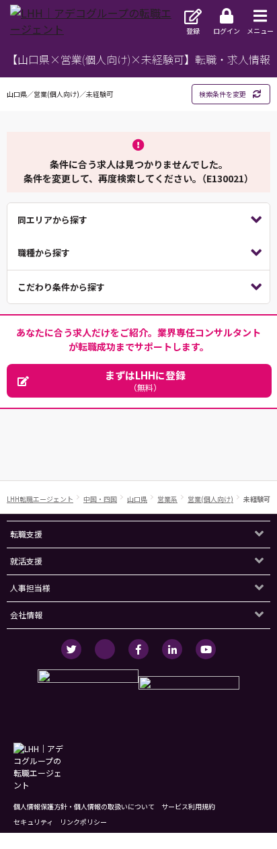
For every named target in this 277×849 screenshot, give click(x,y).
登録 (193, 31)
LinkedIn (172, 649)
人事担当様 (30, 587)
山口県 (137, 499)
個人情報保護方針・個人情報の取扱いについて (84, 806)
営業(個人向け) (210, 499)
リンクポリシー (83, 822)
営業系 (167, 499)
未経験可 (256, 499)
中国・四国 (100, 499)
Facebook (138, 649)
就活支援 (26, 560)
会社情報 (26, 614)
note (105, 649)
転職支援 (26, 534)
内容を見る (138, 220)
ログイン (226, 31)
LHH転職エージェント (40, 499)
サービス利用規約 (188, 806)
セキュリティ (33, 822)
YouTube (206, 649)
